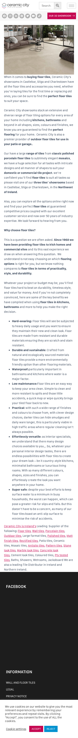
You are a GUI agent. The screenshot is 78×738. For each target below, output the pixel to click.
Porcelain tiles (54, 531)
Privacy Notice (16, 696)
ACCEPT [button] (36, 728)
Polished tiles (56, 536)
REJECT (51, 728)
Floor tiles (24, 531)
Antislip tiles (36, 545)
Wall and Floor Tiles (20, 682)
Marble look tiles (28, 550)
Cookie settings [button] (16, 729)
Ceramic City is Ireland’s (20, 526)
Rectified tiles (28, 541)
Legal (10, 689)
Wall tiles (38, 531)
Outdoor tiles (12, 536)
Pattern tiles (54, 545)
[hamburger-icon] (71, 6)
